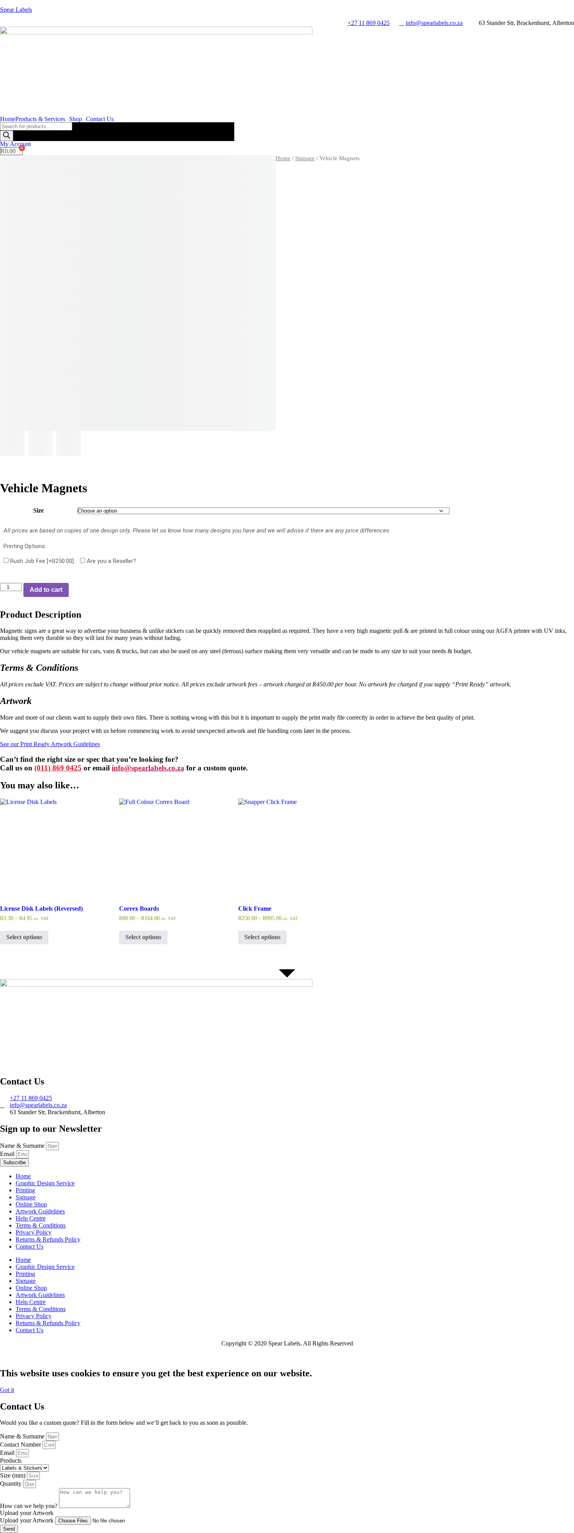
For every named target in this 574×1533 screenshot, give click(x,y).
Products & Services (40, 119)
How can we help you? (29, 1506)
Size (38, 510)
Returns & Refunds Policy (48, 1239)
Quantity (11, 1483)
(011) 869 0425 (58, 768)
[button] (42, 119)
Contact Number (21, 1444)
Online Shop (31, 1204)
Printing (25, 1190)
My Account (15, 144)
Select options (24, 937)
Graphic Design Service (45, 1183)
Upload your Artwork (27, 1520)
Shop (75, 119)
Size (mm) (13, 1475)
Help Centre (31, 1218)
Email (8, 1154)
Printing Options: (25, 546)
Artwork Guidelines (40, 1211)
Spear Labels (16, 9)
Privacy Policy (34, 1232)
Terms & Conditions (41, 1225)
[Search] (6, 135)
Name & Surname (23, 1145)
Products (10, 1460)
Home (7, 119)
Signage (305, 158)
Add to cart (46, 589)
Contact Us (100, 119)
